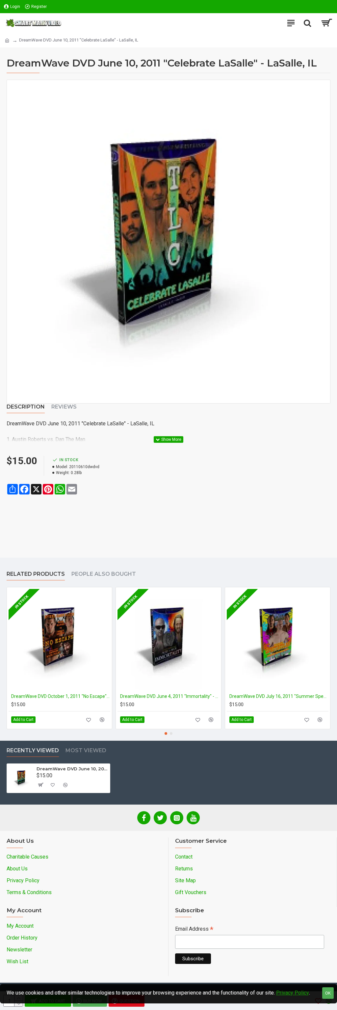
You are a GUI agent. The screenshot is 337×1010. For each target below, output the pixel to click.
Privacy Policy (292, 993)
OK (328, 993)
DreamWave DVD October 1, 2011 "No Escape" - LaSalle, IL (60, 696)
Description (26, 407)
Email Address (194, 929)
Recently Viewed (33, 750)
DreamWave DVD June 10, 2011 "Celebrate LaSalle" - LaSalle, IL (72, 768)
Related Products (36, 574)
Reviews (64, 407)
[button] (166, 733)
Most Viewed (85, 750)
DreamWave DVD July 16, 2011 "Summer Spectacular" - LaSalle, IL (278, 696)
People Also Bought (103, 574)
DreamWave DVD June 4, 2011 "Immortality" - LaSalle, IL (169, 696)
